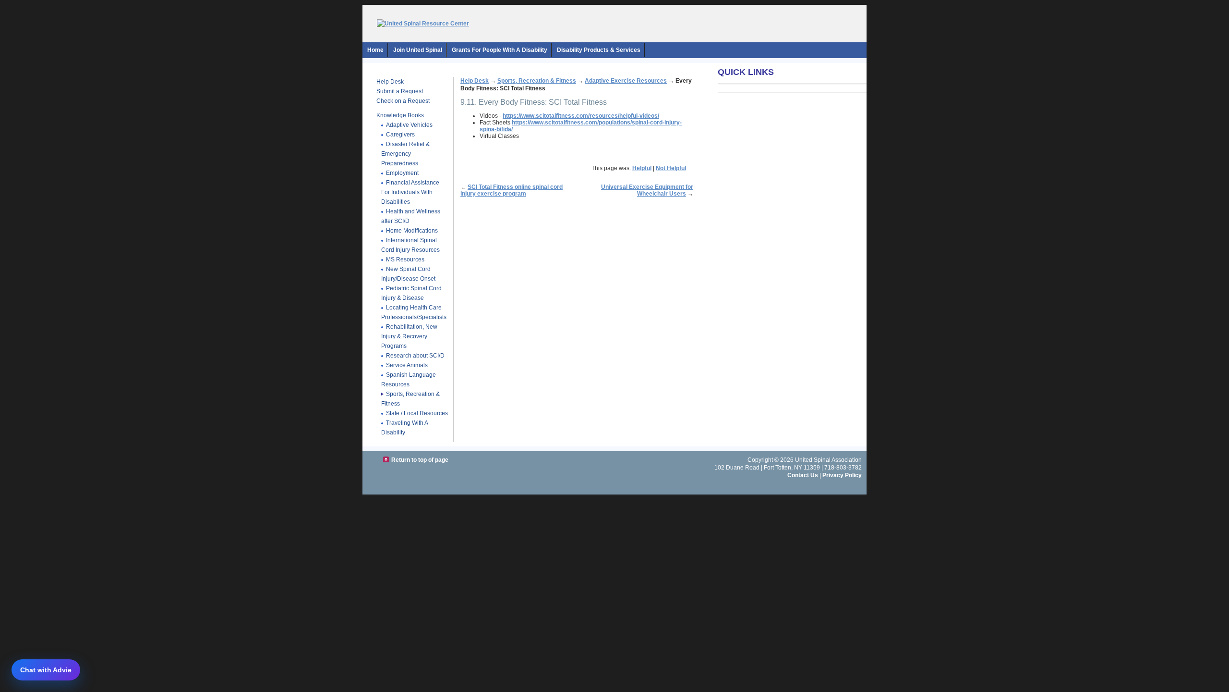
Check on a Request (403, 101)
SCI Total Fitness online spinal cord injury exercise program (511, 190)
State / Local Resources (417, 413)
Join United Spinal (417, 50)
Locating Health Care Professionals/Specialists (413, 312)
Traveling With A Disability (404, 428)
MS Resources (405, 259)
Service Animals (407, 365)
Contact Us (802, 475)
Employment (402, 173)
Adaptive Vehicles (409, 125)
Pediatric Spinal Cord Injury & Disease (411, 293)
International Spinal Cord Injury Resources (410, 245)
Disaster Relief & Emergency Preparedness (405, 154)
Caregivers (400, 134)
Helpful (641, 168)
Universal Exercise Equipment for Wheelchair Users (647, 190)
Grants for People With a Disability (499, 50)
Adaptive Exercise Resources (626, 80)
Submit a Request (399, 91)
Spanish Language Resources (408, 379)
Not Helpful (671, 168)
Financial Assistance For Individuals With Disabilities (410, 192)
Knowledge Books (400, 115)
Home (375, 50)
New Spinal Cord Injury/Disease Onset (408, 274)
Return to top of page (419, 460)
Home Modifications (412, 230)
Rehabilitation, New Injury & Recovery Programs (409, 336)
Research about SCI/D (415, 355)
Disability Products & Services (598, 50)
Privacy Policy (842, 475)
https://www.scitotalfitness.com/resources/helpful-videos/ (581, 115)
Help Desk (390, 81)
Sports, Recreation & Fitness (536, 80)
